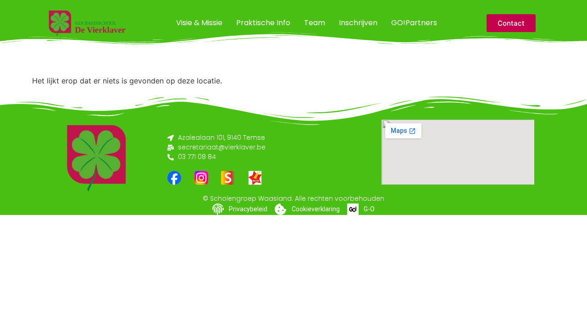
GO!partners (414, 22)
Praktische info (263, 22)
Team (314, 22)
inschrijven (358, 22)
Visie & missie (199, 22)
